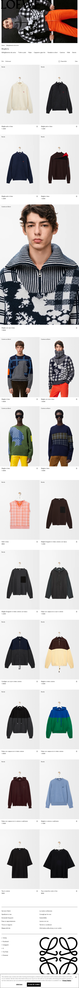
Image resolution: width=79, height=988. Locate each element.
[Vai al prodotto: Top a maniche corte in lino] (59, 859)
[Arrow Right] (76, 264)
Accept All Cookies (34, 984)
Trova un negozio (7, 925)
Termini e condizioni (46, 925)
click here (19, 984)
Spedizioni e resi (6, 914)
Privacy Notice (66, 980)
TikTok (5, 938)
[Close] (76, 977)
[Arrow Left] (3, 264)
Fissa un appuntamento (8, 921)
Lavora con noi (44, 921)
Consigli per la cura (45, 914)
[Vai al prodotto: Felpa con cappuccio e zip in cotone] (59, 580)
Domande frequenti (7, 918)
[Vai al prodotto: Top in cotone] (20, 859)
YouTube (5, 952)
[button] (62, 61)
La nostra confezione (46, 911)
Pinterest (5, 955)
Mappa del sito (6, 928)
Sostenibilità (43, 918)
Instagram (6, 945)
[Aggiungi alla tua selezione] (37, 126)
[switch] (76, 61)
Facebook (6, 941)
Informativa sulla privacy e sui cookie (50, 928)
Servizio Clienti (6, 911)
